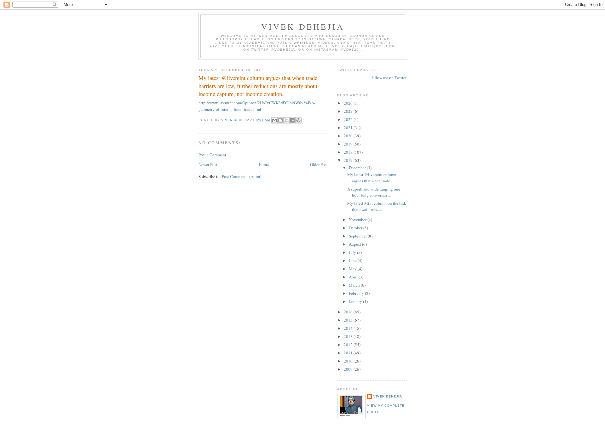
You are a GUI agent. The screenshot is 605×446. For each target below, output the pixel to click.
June (353, 260)
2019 (349, 144)
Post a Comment (212, 154)
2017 (349, 160)
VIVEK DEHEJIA (303, 26)
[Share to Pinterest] (298, 120)
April (354, 277)
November (358, 219)
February (357, 293)
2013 (349, 336)
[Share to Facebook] (292, 120)
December (358, 167)
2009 (349, 369)
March (355, 285)
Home (264, 164)
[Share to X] (286, 120)
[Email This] (274, 120)
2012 (349, 344)
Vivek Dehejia (387, 396)
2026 (349, 103)
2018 (349, 152)
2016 (349, 312)
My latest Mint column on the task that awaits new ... (376, 206)
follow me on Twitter (389, 77)
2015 (349, 320)
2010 (349, 361)
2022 (349, 119)
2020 (349, 136)
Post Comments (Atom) (241, 176)
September (358, 236)
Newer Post (208, 164)
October (356, 228)
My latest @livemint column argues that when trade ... (371, 178)
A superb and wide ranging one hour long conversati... (373, 192)
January (356, 301)
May (353, 269)
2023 (349, 111)
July (353, 252)
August (355, 244)
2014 (349, 328)
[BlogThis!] (280, 120)
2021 (349, 127)
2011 (349, 353)
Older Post (319, 164)
